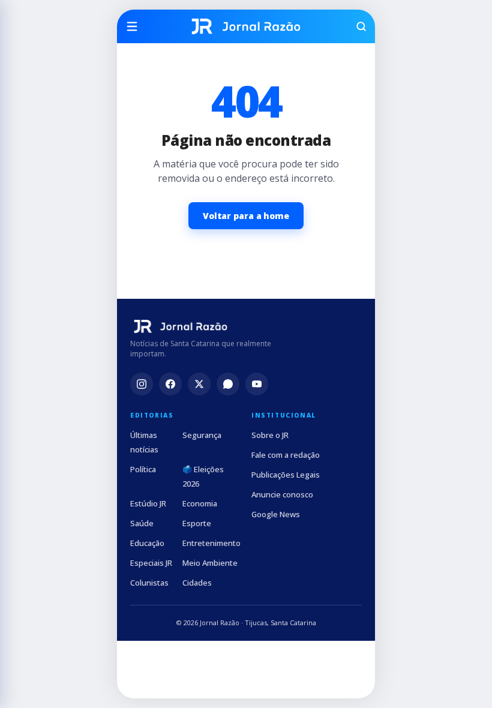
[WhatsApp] (228, 384)
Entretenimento (211, 543)
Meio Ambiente (210, 562)
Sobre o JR (270, 435)
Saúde (142, 523)
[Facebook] (170, 384)
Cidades (197, 582)
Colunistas (149, 582)
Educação (147, 543)
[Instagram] (141, 384)
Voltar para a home (246, 215)
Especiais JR (151, 562)
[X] (199, 384)
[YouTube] (256, 384)
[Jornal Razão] (246, 26)
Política (143, 469)
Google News (275, 514)
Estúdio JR (148, 503)
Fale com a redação (285, 454)
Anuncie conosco (282, 494)
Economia (199, 503)
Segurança (201, 435)
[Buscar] (356, 26)
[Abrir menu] (136, 26)
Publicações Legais (285, 474)
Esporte (196, 523)
